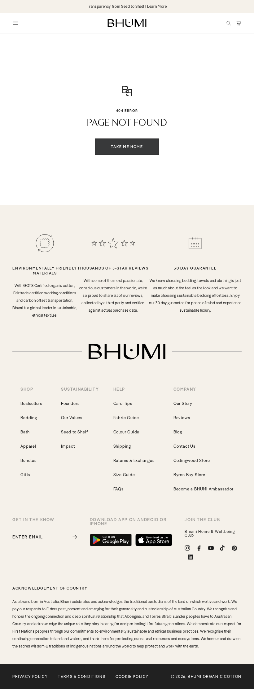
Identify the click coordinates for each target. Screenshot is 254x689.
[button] (229, 23)
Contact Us (184, 446)
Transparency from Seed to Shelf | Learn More (127, 6)
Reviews (181, 417)
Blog (177, 431)
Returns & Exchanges (134, 460)
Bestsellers (31, 403)
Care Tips (122, 403)
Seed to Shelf (74, 431)
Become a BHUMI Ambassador (203, 488)
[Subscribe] (70, 537)
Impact (68, 446)
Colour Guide (126, 431)
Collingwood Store (191, 460)
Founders (70, 403)
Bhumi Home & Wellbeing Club (210, 533)
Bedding (28, 417)
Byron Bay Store (189, 474)
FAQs (118, 488)
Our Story (182, 403)
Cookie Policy (132, 676)
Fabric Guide (126, 417)
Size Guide (124, 474)
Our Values (71, 417)
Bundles (28, 460)
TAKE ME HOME (127, 146)
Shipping (122, 446)
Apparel (28, 446)
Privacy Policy (30, 676)
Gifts (25, 474)
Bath (24, 431)
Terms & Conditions (81, 676)
